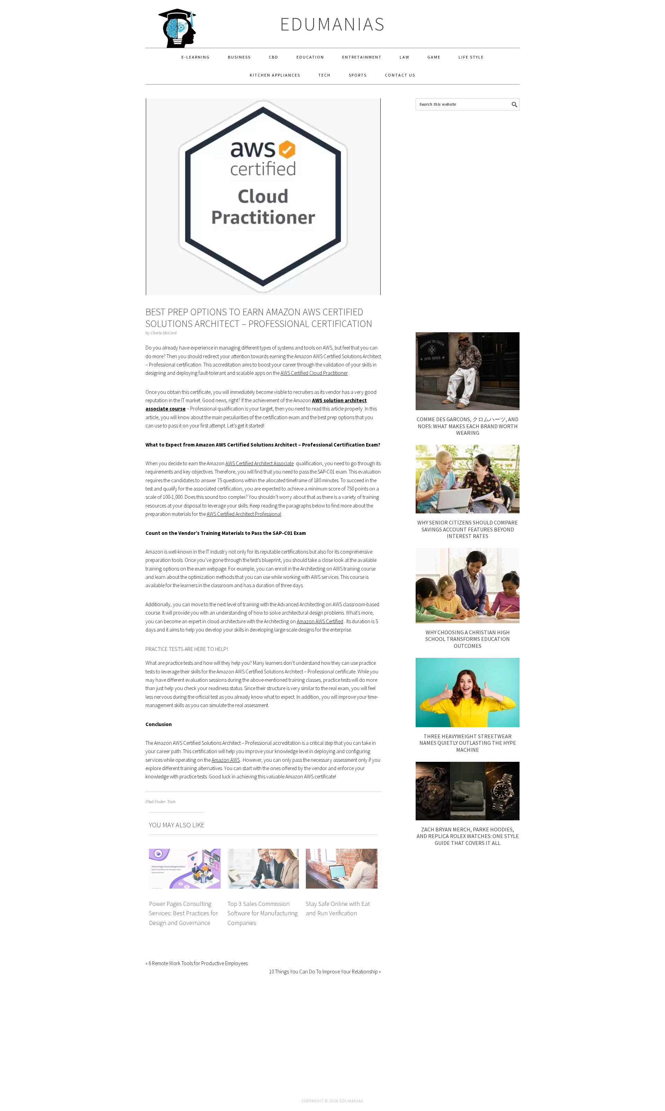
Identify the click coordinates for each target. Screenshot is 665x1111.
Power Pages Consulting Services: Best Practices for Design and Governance (183, 913)
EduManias (332, 24)
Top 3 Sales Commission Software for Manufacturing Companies (263, 913)
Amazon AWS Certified (320, 621)
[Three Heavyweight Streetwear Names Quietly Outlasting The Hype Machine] (468, 725)
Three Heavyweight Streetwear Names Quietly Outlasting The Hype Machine (467, 743)
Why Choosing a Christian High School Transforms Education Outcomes (467, 639)
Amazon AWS (226, 760)
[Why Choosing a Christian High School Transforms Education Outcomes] (468, 621)
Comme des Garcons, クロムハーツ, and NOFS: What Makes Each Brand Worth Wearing (467, 426)
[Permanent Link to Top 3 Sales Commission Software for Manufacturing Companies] (263, 852)
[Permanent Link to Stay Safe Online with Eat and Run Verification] (342, 852)
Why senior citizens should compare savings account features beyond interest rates (467, 529)
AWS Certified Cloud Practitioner (314, 373)
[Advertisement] (468, 221)
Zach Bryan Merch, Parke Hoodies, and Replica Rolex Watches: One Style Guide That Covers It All (468, 836)
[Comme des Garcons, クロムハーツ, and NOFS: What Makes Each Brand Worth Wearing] (468, 408)
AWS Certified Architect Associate (259, 463)
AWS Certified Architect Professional (244, 514)
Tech (171, 802)
